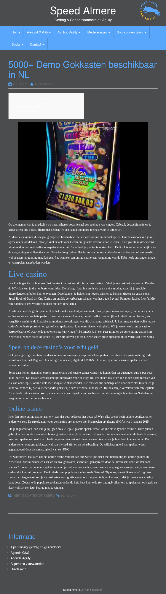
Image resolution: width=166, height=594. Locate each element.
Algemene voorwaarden (27, 563)
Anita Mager (43, 84)
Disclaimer (18, 569)
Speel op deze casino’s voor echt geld (43, 106)
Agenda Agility (21, 558)
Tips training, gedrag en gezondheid (36, 547)
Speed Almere (83, 9)
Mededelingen (97, 32)
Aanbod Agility (67, 32)
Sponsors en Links (130, 32)
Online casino (28, 111)
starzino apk (64, 421)
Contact (36, 44)
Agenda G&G (20, 552)
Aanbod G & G (38, 32)
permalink (68, 495)
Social (16, 44)
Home (16, 32)
